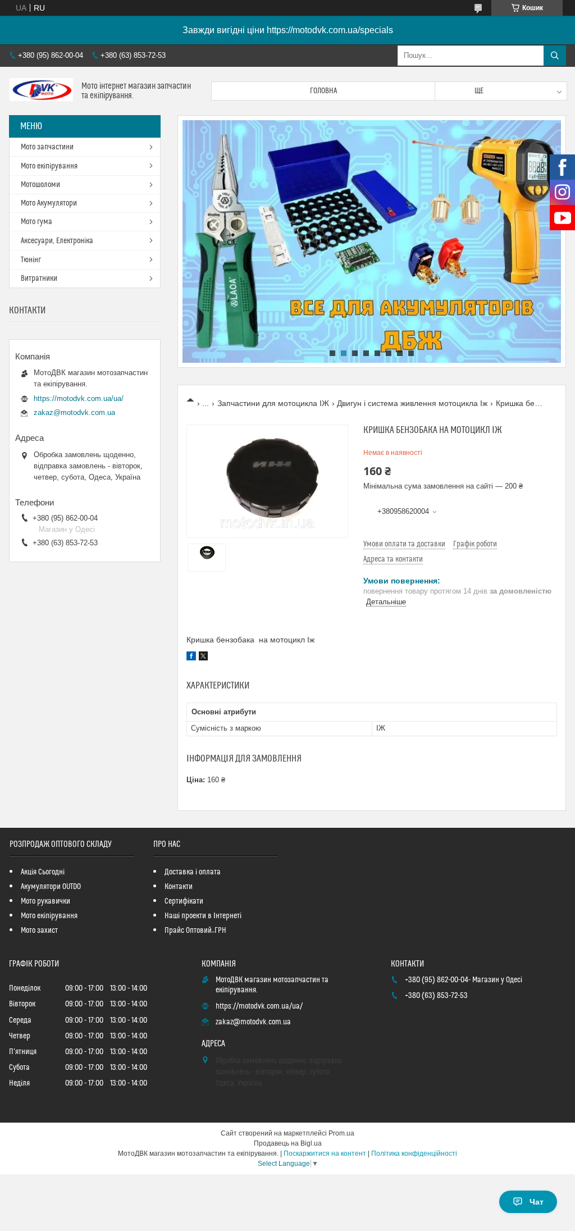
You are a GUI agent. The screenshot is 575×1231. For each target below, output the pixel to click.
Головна (323, 90)
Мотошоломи (40, 184)
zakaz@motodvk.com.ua (74, 412)
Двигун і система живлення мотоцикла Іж (412, 403)
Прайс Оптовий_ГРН (195, 930)
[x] (203, 657)
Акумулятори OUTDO (51, 886)
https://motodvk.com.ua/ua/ (79, 398)
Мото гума (36, 221)
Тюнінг (31, 260)
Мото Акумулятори (49, 203)
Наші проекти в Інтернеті (203, 915)
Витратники (39, 278)
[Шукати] (555, 55)
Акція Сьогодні (43, 872)
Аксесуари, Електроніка (57, 240)
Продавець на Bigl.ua (288, 1143)
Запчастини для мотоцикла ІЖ (273, 403)
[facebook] (191, 657)
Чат (537, 1201)
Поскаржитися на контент (325, 1153)
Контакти (179, 886)
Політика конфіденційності (414, 1153)
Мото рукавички (45, 901)
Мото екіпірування (49, 166)
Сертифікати (184, 901)
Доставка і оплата (193, 872)
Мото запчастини (47, 147)
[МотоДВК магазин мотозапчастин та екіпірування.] (41, 91)
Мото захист (39, 930)
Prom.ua (341, 1133)
